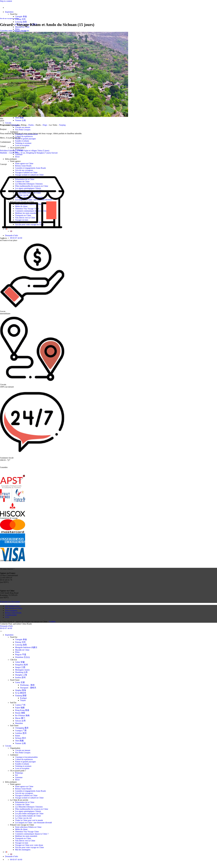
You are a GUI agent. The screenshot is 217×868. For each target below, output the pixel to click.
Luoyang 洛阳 (21, 22)
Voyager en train (21, 843)
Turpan (23, 700)
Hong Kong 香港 (22, 710)
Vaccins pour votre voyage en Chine (29, 847)
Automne (18, 154)
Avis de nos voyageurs (24, 793)
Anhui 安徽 (20, 662)
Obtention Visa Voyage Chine (27, 832)
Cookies (52, 621)
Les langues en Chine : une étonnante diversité (33, 822)
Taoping (62, 125)
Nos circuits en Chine (13, 608)
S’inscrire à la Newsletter (10, 602)
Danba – (31, 125)
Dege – (46, 125)
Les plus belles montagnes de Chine (29, 813)
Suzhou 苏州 (20, 677)
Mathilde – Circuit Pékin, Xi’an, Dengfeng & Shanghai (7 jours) (29, 153)
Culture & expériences (24, 136)
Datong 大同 (20, 19)
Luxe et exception (22, 145)
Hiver (17, 157)
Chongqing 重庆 (22, 728)
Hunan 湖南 (20, 713)
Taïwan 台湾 (20, 721)
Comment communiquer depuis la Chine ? (31, 834)
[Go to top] (1, 631)
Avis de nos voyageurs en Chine (9, 18)
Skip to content (6, 1)
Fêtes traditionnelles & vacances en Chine (31, 809)
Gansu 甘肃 (20, 682)
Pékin (17, 29)
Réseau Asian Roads (23, 166)
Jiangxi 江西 (20, 667)
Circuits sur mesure (22, 127)
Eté (16, 775)
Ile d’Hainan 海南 (22, 715)
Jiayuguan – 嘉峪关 (28, 688)
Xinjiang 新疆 (20, 695)
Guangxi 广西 (20, 730)
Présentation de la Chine (24, 802)
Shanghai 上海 (21, 675)
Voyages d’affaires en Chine (26, 795)
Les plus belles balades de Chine (28, 816)
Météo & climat (21, 829)
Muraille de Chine (22, 650)
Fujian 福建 (20, 707)
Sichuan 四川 (20, 738)
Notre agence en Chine (24, 163)
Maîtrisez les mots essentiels (26, 836)
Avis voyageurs (11, 610)
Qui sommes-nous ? (13, 606)
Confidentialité (11, 615)
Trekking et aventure (23, 143)
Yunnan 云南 (20, 120)
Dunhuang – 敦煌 (27, 685)
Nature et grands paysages (25, 139)
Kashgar (23, 698)
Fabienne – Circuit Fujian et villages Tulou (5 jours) (24, 150)
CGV (7, 617)
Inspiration (9, 12)
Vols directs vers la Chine (25, 841)
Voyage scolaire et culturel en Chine (29, 798)
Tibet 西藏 (19, 118)
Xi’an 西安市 (20, 693)
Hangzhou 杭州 (21, 665)
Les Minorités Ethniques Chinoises (29, 807)
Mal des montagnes (22, 850)
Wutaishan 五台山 (22, 657)
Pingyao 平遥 (20, 654)
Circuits (8, 123)
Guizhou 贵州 (20, 733)
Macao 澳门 (20, 718)
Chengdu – (16, 125)
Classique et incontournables (26, 757)
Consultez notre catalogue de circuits (14, 31)
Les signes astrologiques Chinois (28, 811)
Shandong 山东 (21, 672)
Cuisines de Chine (22, 804)
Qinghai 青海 (20, 690)
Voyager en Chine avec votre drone (29, 845)
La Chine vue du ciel (23, 818)
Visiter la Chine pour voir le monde (29, 820)
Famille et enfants (22, 141)
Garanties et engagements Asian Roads (30, 168)
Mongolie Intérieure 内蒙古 (26, 647)
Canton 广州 (20, 705)
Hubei (17, 736)
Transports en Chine (23, 838)
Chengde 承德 (21, 16)
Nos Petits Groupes (22, 130)
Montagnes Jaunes (22, 670)
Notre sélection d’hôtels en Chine (28, 827)
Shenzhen (19, 723)
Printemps (19, 773)
